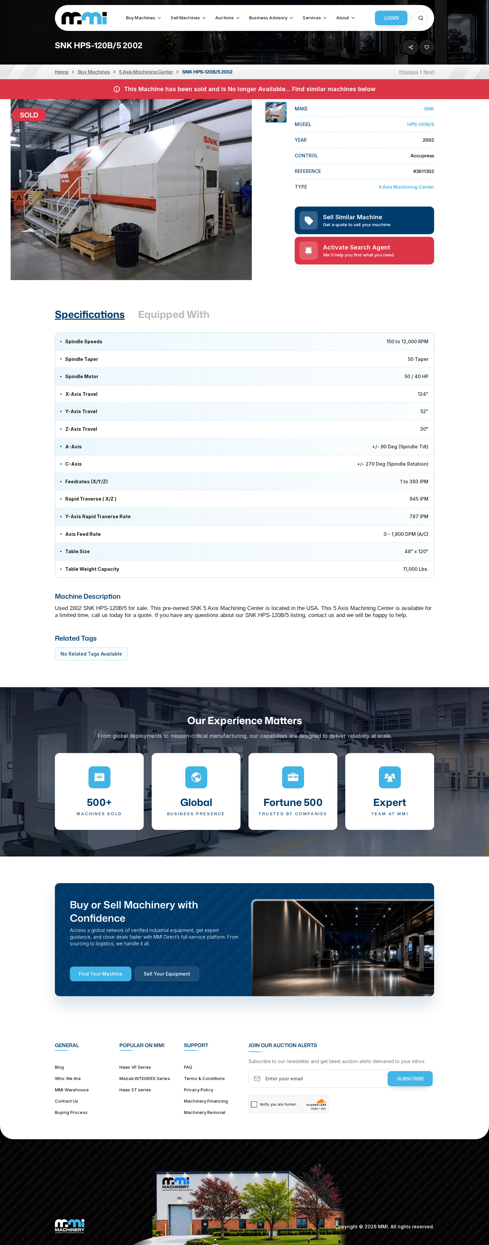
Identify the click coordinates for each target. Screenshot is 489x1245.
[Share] (411, 47)
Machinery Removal (204, 1112)
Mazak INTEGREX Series (144, 1078)
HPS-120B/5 (420, 124)
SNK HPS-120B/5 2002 (207, 72)
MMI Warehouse (72, 1089)
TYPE (301, 187)
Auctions (224, 17)
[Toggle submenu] (159, 18)
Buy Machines (141, 17)
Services (312, 17)
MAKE (301, 108)
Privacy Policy (198, 1089)
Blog (59, 1067)
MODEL (303, 124)
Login (391, 18)
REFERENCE (308, 171)
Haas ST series (135, 1089)
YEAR (301, 140)
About (342, 17)
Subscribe (410, 1078)
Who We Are (68, 1078)
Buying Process (71, 1112)
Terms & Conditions (204, 1078)
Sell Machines (185, 17)
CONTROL (306, 155)
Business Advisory (268, 17)
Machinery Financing (206, 1101)
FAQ (188, 1067)
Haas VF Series (135, 1067)
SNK (429, 108)
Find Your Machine (100, 974)
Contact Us (66, 1101)
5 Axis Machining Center (146, 72)
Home (62, 72)
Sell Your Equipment (167, 974)
